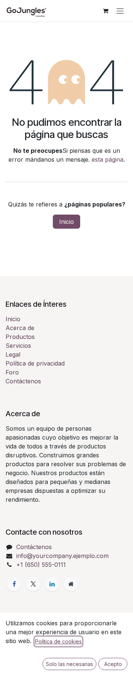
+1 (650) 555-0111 (41, 564)
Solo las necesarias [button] (69, 664)
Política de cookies (58, 641)
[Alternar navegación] (120, 11)
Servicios (18, 345)
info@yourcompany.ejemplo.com (62, 555)
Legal (13, 354)
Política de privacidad (35, 363)
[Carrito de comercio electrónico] (105, 10)
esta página (107, 159)
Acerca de (20, 328)
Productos (20, 336)
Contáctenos (23, 381)
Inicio (66, 221)
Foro (12, 372)
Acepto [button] (113, 664)
